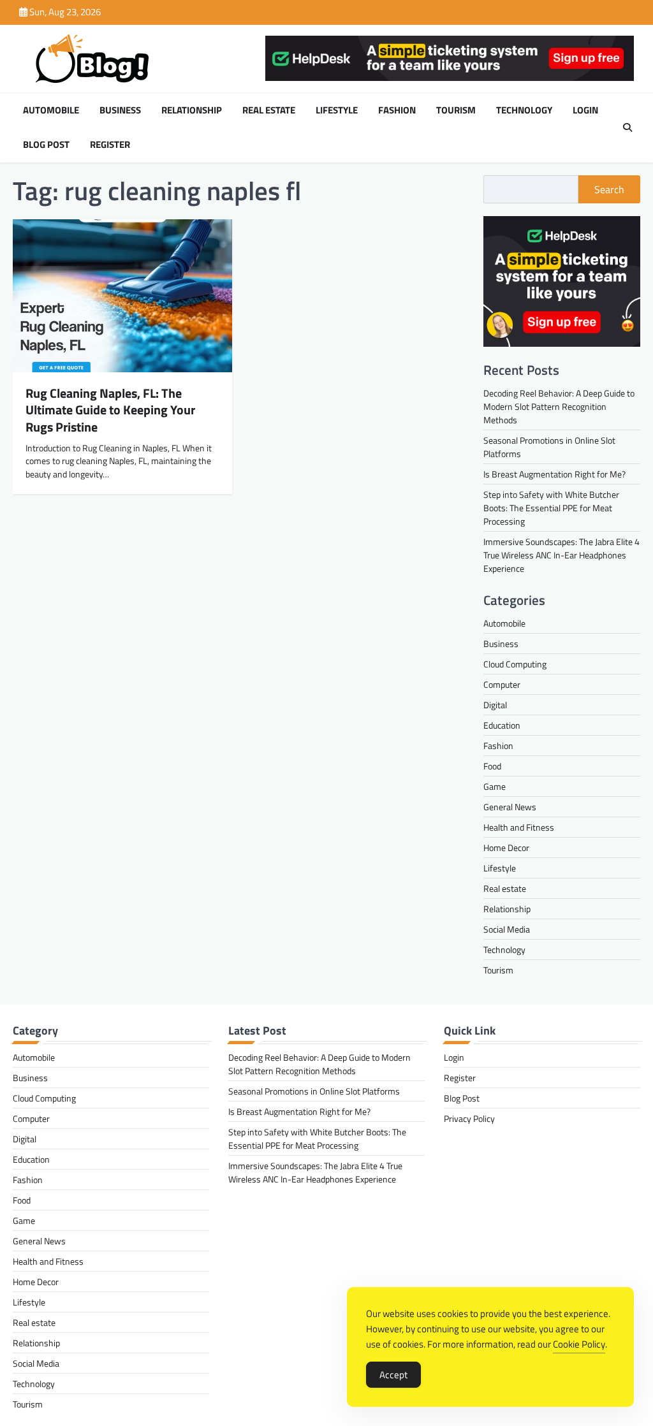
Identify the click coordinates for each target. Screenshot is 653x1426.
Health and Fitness (518, 827)
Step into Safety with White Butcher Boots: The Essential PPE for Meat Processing (551, 508)
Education (501, 725)
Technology (524, 110)
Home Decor (506, 847)
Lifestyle (337, 110)
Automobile (51, 110)
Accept (393, 1374)
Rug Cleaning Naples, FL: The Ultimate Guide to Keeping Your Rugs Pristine (110, 409)
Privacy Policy (469, 1118)
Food (492, 766)
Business (120, 110)
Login (585, 110)
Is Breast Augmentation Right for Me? (554, 474)
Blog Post (46, 145)
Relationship (191, 110)
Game (494, 786)
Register (110, 145)
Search (609, 189)
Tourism (456, 110)
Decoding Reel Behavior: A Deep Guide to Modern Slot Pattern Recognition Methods (559, 406)
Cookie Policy (579, 1344)
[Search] (627, 127)
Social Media (506, 929)
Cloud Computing (515, 664)
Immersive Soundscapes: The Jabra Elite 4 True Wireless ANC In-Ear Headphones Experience (561, 555)
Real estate (268, 110)
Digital (495, 704)
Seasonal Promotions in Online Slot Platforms (314, 1091)
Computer (501, 684)
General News (509, 806)
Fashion (397, 110)
